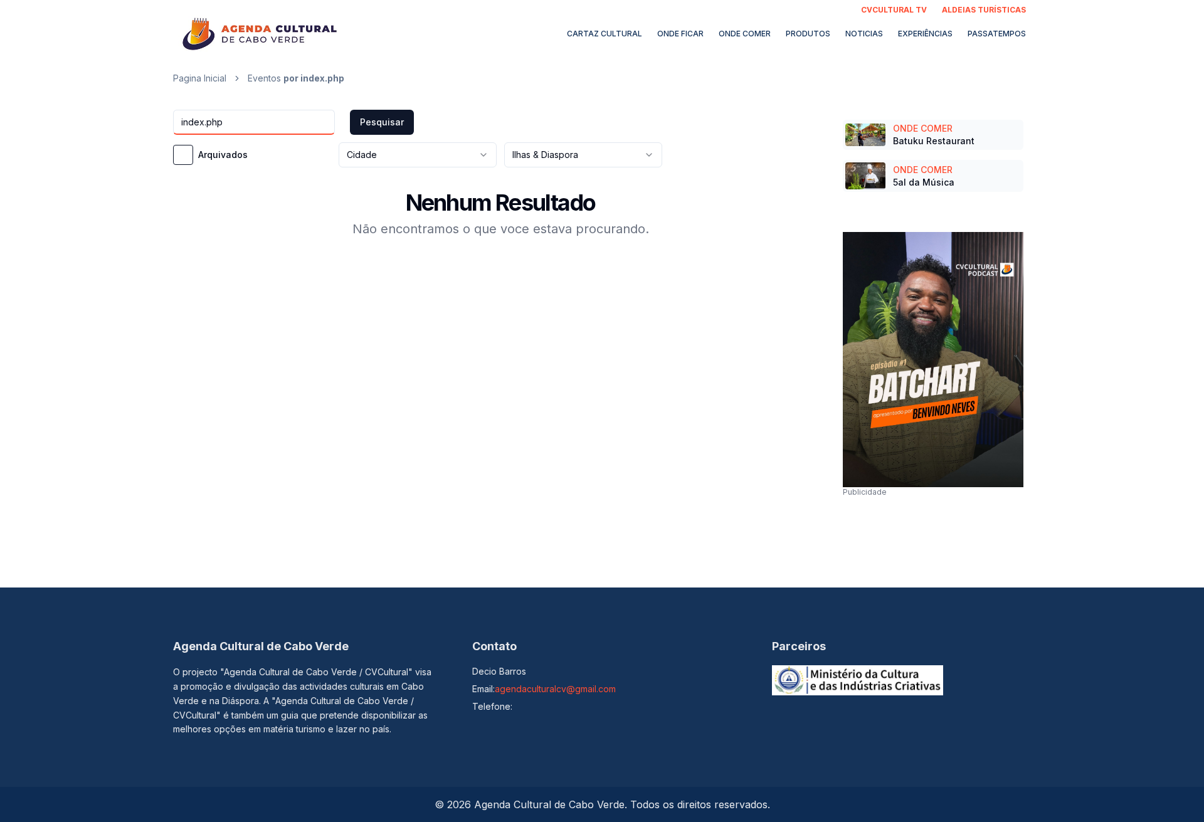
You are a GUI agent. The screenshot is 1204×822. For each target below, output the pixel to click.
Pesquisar (382, 122)
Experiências (925, 33)
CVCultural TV (894, 9)
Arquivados (223, 154)
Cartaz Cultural (604, 33)
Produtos (808, 33)
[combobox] (418, 154)
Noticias (864, 33)
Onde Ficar (680, 33)
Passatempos (997, 33)
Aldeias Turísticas (984, 9)
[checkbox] (183, 155)
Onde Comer (745, 33)
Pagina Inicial (199, 78)
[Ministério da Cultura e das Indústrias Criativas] (858, 680)
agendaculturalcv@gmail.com (555, 688)
